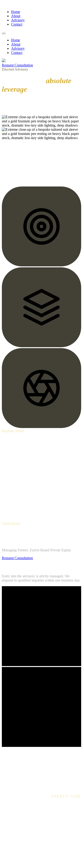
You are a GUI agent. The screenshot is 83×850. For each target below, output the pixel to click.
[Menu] (4, 33)
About (15, 16)
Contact (16, 24)
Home (15, 12)
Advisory (18, 20)
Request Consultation (17, 65)
